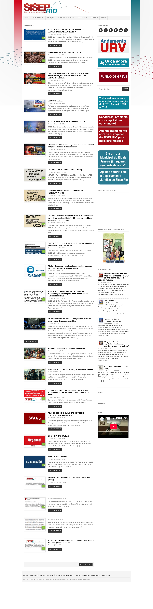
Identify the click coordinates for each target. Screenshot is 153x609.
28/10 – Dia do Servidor (57, 457)
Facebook (111, 30)
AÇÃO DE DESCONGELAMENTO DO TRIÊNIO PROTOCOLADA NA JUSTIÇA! (66, 414)
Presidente (82, 18)
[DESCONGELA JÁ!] (100, 302)
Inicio (27, 18)
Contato (94, 18)
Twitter (106, 30)
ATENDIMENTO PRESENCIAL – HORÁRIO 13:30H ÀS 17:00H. (69, 478)
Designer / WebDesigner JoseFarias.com (87, 575)
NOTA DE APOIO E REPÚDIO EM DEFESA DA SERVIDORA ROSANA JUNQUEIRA (66, 30)
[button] (34, 34)
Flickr (121, 30)
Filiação (50, 18)
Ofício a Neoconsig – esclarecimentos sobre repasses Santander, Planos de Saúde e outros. (70, 267)
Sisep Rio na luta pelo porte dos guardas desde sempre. (70, 369)
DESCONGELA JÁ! (55, 101)
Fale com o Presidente (46, 575)
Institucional (38, 18)
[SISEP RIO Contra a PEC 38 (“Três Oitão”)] (100, 367)
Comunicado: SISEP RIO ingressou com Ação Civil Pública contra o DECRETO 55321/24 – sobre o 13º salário (68, 392)
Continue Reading (55, 45)
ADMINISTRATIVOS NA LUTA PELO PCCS (64, 52)
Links (103, 18)
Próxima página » (86, 564)
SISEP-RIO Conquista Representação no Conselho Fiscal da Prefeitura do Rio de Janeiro (71, 244)
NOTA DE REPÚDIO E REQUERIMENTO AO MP (66, 121)
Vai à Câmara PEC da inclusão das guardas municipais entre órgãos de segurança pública (70, 319)
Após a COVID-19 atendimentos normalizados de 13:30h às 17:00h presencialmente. (71, 541)
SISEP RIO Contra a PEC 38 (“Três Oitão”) (65, 170)
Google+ (116, 30)
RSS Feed (101, 30)
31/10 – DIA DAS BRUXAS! (58, 436)
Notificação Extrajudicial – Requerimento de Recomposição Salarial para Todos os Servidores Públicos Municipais (68, 293)
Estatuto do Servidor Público (64, 575)
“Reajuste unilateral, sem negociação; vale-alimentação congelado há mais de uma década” (71, 145)
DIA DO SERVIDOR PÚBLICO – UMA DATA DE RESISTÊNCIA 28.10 (66, 191)
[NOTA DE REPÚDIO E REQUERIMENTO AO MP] (100, 320)
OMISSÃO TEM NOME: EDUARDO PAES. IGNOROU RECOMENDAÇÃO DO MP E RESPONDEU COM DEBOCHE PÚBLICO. (68, 75)
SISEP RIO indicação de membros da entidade (66, 348)
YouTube (126, 30)
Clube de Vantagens (66, 18)
